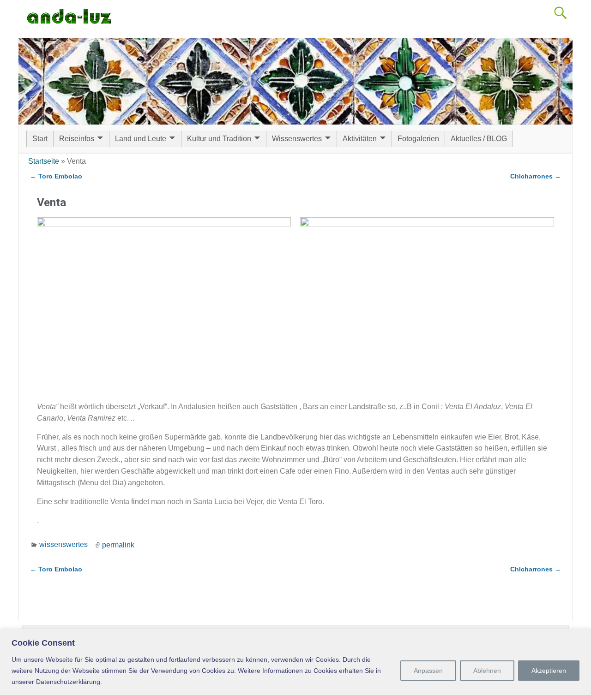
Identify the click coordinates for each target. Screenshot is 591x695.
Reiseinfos (76, 139)
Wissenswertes (297, 139)
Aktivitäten (360, 139)
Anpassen (428, 670)
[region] (295, 662)
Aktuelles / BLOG (479, 139)
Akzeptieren (548, 670)
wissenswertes (63, 544)
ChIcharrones (535, 176)
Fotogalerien (418, 139)
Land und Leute (140, 139)
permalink (118, 544)
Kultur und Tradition (219, 139)
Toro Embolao (56, 176)
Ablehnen (487, 670)
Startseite (43, 161)
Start (40, 139)
